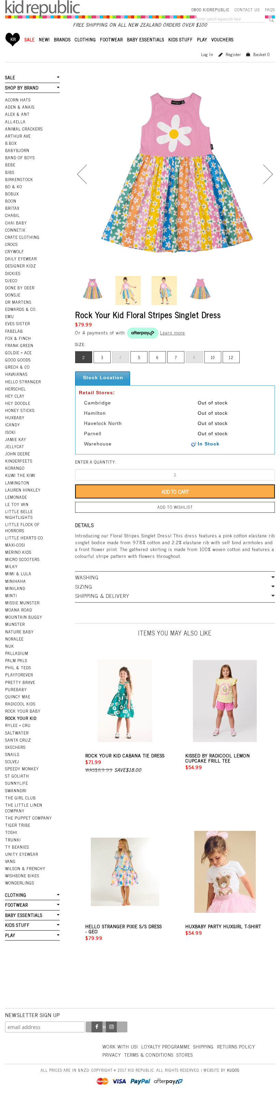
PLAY (202, 39)
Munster (15, 624)
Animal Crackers (24, 128)
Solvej (12, 761)
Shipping (203, 1046)
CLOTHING (85, 39)
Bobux (12, 193)
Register (233, 54)
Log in (207, 54)
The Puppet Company (28, 817)
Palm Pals (16, 660)
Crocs (11, 244)
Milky (11, 566)
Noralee (14, 638)
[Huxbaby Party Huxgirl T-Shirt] (225, 872)
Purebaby (16, 689)
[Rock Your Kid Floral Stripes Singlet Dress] (92, 289)
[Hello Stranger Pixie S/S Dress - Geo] (125, 872)
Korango (15, 468)
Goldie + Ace (18, 352)
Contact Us (247, 9)
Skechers (15, 747)
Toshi (11, 832)
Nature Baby (19, 631)
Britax (12, 208)
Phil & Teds (18, 667)
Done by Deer (19, 287)
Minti (11, 595)
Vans (10, 861)
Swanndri (16, 790)
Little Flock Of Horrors (22, 527)
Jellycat (14, 446)
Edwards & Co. (21, 309)
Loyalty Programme (165, 1046)
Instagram (111, 1026)
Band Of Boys (20, 157)
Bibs (9, 172)
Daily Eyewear (21, 258)
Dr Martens (18, 302)
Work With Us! (120, 1046)
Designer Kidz (20, 265)
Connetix (15, 230)
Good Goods (18, 359)
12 (231, 357)
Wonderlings (19, 882)
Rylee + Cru (18, 725)
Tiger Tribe (17, 825)
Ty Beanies (17, 846)
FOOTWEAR (111, 39)
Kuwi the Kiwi (20, 475)
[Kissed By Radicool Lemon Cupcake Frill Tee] (225, 701)
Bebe (10, 164)
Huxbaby (15, 417)
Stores (185, 1054)
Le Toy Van (17, 504)
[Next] (268, 174)
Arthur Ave (18, 136)
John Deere (17, 453)
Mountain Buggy (23, 617)
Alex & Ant (17, 114)
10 (213, 357)
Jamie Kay (15, 439)
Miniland (15, 588)
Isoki (10, 432)
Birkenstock (19, 179)
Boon (10, 200)
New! (44, 39)
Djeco (11, 280)
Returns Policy (236, 1046)
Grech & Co (17, 366)
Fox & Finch (18, 338)
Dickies (12, 273)
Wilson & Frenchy (25, 868)
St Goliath (17, 775)
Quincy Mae (17, 696)
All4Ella (15, 121)
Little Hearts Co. (24, 537)
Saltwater (17, 732)
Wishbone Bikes (22, 875)
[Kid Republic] (42, 8)
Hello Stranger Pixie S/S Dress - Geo (123, 928)
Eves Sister (17, 323)
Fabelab (14, 331)
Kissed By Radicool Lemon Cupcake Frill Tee (217, 758)
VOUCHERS (222, 39)
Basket (261, 54)
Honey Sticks (19, 410)
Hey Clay (15, 396)
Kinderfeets (18, 460)
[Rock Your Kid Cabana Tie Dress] (125, 701)
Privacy (111, 1054)
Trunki (13, 839)
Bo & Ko (13, 186)
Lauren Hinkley (23, 489)
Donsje (12, 294)
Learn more (172, 332)
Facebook (97, 1026)
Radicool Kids (20, 703)
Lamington (17, 482)
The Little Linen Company (23, 807)
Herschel (15, 388)
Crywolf (14, 251)
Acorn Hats (18, 99)
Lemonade (16, 497)
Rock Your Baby (23, 711)
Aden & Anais (19, 107)
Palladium (16, 653)
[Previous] (82, 174)
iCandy (12, 424)
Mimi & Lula (18, 573)
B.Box (11, 143)
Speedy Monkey (22, 768)
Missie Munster (22, 602)
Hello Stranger (23, 381)
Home (12, 39)
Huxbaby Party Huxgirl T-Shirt (223, 926)
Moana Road (18, 609)
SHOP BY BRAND (22, 87)
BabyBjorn (17, 150)
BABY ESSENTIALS (145, 39)
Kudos (233, 1070)
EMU (9, 316)
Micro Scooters (22, 559)
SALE (30, 39)
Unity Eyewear (21, 854)
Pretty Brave (20, 682)
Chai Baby (16, 222)
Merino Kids (18, 552)
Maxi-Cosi (15, 544)
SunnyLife (16, 783)
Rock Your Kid (21, 718)
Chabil (12, 215)
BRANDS (62, 39)
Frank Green (19, 345)
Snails (12, 754)
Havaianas (16, 374)
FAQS (270, 9)
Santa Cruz (18, 740)
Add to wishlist (175, 507)
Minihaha (15, 581)
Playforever (19, 674)
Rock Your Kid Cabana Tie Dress (125, 755)
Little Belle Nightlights (19, 514)
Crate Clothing (22, 237)
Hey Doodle (17, 403)
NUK (9, 646)
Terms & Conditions (148, 1054)
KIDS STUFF (180, 39)
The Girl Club (20, 797)
